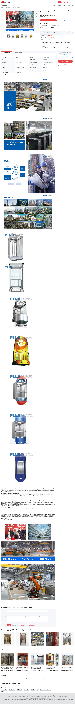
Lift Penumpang (17, 7)
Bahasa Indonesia (64, 696)
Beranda (2, 7)
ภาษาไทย (53, 696)
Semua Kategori (4, 5)
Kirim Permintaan (48, 20)
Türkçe (56, 696)
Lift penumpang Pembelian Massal (45, 689)
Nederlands (38, 696)
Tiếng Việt (60, 696)
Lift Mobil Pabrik (19, 689)
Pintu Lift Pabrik (26, 689)
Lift (37, 689)
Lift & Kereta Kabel (11, 7)
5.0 (61, 54)
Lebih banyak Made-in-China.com (42, 695)
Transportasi (6, 7)
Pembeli (53, 5)
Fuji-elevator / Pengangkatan (23, 678)
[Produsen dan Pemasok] (6, 2)
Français (23, 696)
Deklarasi (23, 695)
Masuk (73, 2)
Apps (64, 5)
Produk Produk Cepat (51, 695)
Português (19, 696)
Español (16, 696)
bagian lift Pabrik (4, 689)
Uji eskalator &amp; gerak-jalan (42, 678)
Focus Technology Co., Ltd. (34, 698)
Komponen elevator (4, 679)
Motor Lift (32, 689)
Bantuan (59, 5)
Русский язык (27, 696)
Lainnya (2, 691)
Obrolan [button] (66, 20)
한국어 (45, 696)
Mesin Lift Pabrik (12, 689)
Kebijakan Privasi (34, 695)
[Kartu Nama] (72, 57)
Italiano (32, 696)
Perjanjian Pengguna (28, 695)
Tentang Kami (19, 695)
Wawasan (56, 695)
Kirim (9, 625)
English (13, 696)
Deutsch (35, 696)
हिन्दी (50, 696)
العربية (42, 696)
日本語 (48, 696)
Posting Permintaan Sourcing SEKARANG (28, 625)
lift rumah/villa (58, 678)
